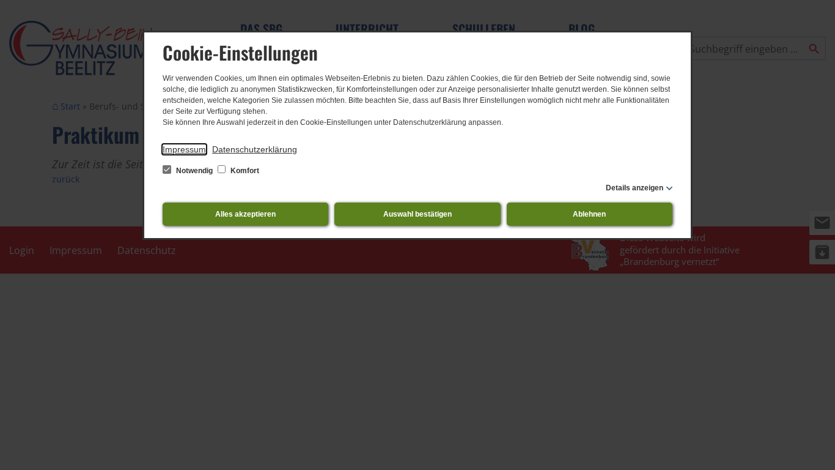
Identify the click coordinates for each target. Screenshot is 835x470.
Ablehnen (589, 214)
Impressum (184, 149)
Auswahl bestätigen (417, 214)
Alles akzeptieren (245, 214)
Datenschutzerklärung (254, 149)
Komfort (244, 170)
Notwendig (194, 170)
